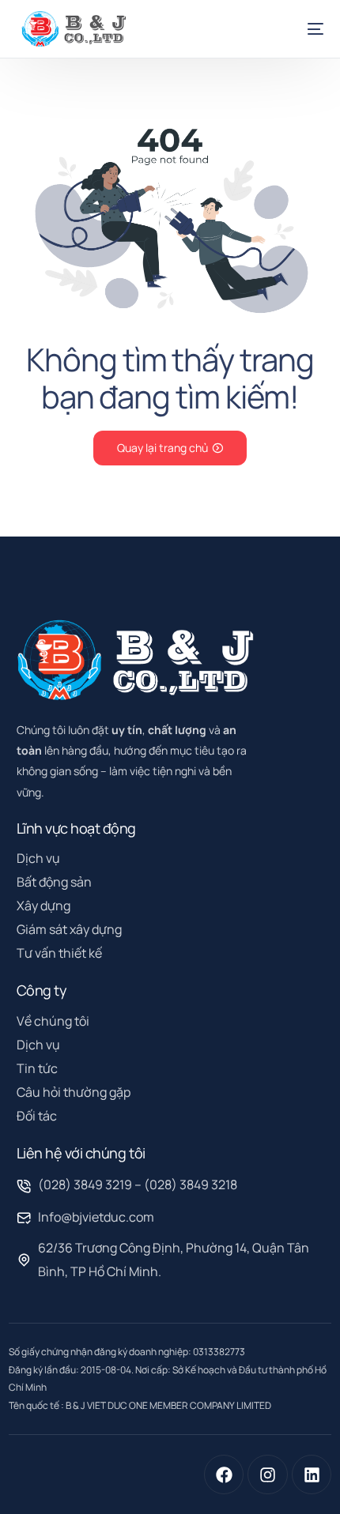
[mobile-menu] (305, 29)
